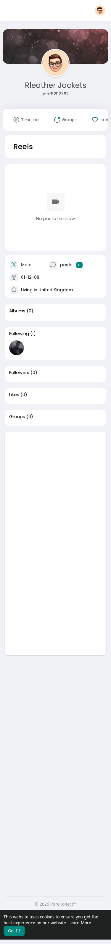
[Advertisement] (55, 487)
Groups (17, 416)
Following (19, 333)
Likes (14, 394)
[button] (100, 10)
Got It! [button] (14, 931)
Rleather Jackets (55, 85)
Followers (19, 372)
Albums (17, 311)
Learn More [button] (79, 923)
